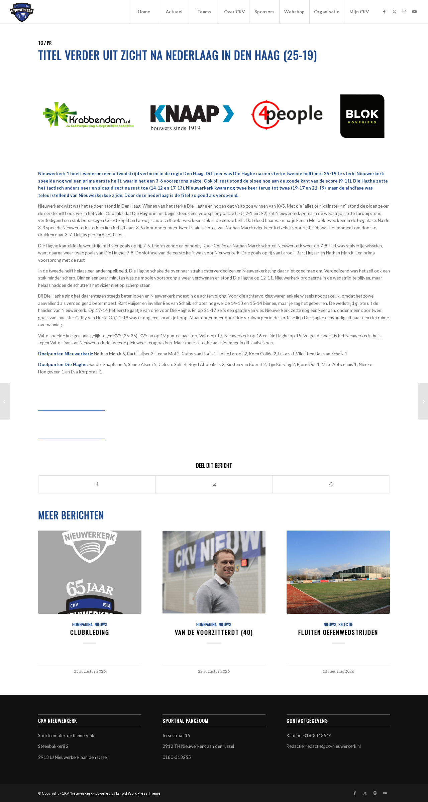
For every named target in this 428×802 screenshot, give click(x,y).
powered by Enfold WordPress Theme (127, 793)
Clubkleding (89, 632)
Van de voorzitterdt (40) (214, 632)
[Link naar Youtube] (414, 11)
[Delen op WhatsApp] (331, 484)
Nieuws (101, 624)
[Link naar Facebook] (384, 11)
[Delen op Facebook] (96, 484)
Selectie (345, 624)
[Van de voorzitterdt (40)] (214, 572)
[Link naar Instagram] (404, 11)
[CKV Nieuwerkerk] (22, 11)
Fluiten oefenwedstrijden (338, 632)
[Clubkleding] (89, 572)
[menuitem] (144, 11)
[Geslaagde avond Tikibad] (5, 401)
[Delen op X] (214, 484)
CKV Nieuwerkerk (77, 793)
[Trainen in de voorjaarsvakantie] (423, 401)
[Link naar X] (394, 11)
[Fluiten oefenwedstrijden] (338, 572)
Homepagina (82, 624)
